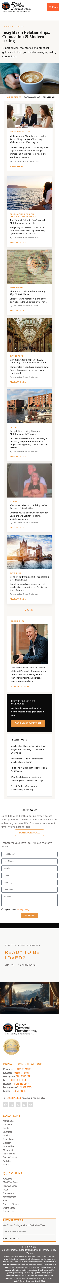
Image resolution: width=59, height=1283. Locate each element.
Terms (29, 1253)
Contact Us (8, 1211)
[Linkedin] (24, 1104)
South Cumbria (10, 1157)
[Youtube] (30, 1104)
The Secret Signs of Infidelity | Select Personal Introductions (29, 507)
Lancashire (8, 1146)
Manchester (8, 1121)
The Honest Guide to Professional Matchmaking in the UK (27, 221)
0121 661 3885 (24, 1087)
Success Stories (10, 1204)
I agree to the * (17, 909)
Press (6, 1200)
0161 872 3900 (24, 1069)
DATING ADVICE (32, 97)
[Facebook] (5, 1104)
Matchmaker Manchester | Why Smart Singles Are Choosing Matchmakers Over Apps (28, 139)
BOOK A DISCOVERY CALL (28, 723)
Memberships (9, 1197)
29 (32, 610)
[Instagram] (11, 1104)
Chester (7, 1143)
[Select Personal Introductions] (16, 7)
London (6, 1135)
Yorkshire (7, 1161)
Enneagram (8, 1193)
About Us (7, 1179)
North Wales (9, 1153)
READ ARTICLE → (18, 167)
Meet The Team (10, 1182)
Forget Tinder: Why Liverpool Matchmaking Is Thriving (25, 432)
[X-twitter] (18, 1104)
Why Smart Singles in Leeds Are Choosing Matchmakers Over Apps (28, 361)
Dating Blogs (9, 1208)
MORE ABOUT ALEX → (21, 686)
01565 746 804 (21, 1073)
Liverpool (7, 1132)
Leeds (6, 1128)
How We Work (10, 1186)
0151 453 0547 (21, 1084)
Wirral (6, 1164)
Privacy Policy (23, 909)
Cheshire (7, 1124)
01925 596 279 (23, 1076)
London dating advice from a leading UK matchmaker (29, 578)
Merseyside (8, 1150)
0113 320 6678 (18, 1080)
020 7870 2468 (20, 1091)
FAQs (5, 1189)
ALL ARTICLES (14, 97)
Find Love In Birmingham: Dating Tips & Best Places (27, 293)
